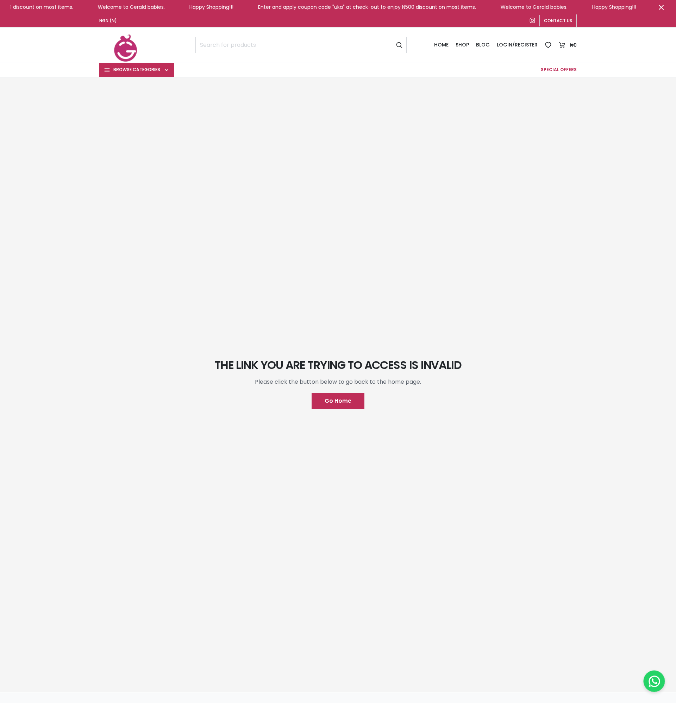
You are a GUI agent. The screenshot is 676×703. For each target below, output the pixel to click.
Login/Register (517, 44)
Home (441, 44)
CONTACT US (558, 21)
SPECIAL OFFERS (559, 70)
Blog (483, 44)
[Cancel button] (661, 7)
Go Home (338, 400)
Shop (462, 44)
